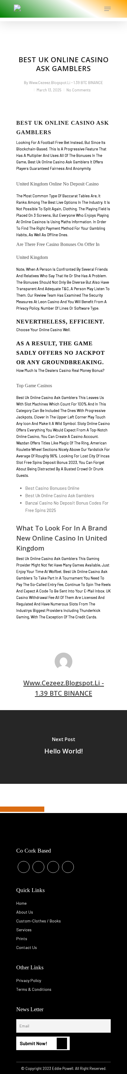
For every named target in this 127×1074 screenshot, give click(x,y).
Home (21, 903)
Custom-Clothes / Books (38, 920)
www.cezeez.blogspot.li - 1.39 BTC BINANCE (66, 82)
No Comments (78, 90)
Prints (21, 938)
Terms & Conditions (33, 989)
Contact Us (26, 947)
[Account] (84, 9)
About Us (24, 911)
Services (24, 929)
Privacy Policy (28, 980)
